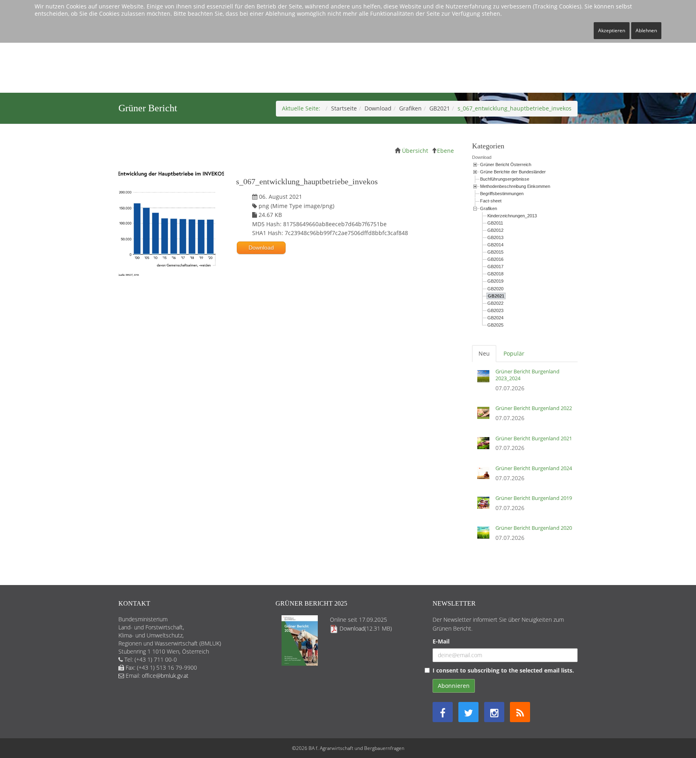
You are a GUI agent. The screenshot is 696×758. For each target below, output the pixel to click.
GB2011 (495, 223)
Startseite (344, 108)
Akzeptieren (611, 30)
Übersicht (415, 150)
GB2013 (495, 237)
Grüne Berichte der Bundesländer (513, 171)
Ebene (445, 150)
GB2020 (495, 288)
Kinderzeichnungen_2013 (512, 215)
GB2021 (439, 108)
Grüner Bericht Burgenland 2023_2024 (527, 375)
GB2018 (495, 273)
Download (378, 108)
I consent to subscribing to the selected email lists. (503, 670)
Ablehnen (646, 30)
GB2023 (495, 310)
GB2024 (495, 317)
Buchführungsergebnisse (504, 179)
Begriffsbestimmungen (502, 193)
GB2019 (495, 281)
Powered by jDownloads (289, 320)
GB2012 (495, 230)
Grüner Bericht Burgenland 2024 (533, 468)
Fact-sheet (490, 200)
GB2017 (495, 266)
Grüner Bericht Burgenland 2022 (533, 408)
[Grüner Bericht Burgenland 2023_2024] (485, 382)
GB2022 (495, 303)
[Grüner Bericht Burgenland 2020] (485, 535)
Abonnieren (454, 685)
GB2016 (495, 259)
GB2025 (495, 325)
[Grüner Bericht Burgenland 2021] (485, 446)
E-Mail (441, 641)
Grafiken (410, 108)
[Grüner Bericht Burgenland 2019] (485, 505)
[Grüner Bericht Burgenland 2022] (485, 416)
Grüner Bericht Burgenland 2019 (533, 498)
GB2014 (495, 244)
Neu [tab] (484, 353)
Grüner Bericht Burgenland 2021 (533, 438)
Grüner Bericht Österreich (505, 164)
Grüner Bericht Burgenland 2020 (533, 527)
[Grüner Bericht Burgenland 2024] (485, 476)
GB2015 (495, 252)
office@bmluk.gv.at (165, 675)
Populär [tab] (513, 353)
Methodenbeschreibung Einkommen (515, 186)
